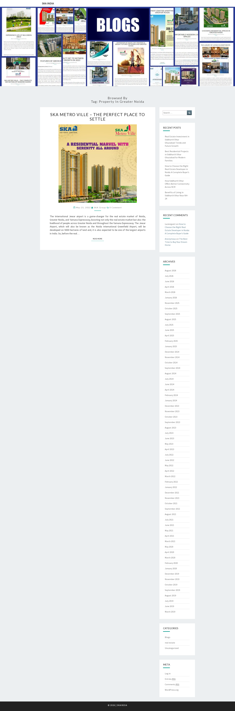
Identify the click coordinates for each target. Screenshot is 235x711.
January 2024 (171, 400)
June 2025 (169, 330)
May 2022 (169, 465)
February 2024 (171, 395)
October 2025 (171, 308)
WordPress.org (172, 689)
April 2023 (169, 449)
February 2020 (171, 563)
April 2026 (169, 286)
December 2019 (172, 573)
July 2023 (169, 433)
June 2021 (169, 525)
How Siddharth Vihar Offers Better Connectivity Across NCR (177, 183)
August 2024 (170, 373)
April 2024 (169, 389)
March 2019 (170, 611)
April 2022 (169, 470)
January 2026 (171, 297)
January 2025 (171, 346)
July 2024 (169, 378)
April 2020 (169, 552)
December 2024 (172, 351)
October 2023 (171, 416)
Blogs (167, 637)
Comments (172, 684)
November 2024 (172, 357)
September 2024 (172, 368)
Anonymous (170, 238)
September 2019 (172, 590)
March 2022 (170, 476)
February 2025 (171, 341)
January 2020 (171, 568)
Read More (98, 238)
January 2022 (171, 487)
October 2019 (171, 584)
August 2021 (170, 514)
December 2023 (172, 405)
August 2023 (170, 427)
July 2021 (169, 519)
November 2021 (172, 498)
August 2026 (170, 270)
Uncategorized (172, 648)
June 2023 (169, 438)
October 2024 (171, 362)
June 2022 (169, 460)
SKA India (48, 3)
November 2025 (172, 303)
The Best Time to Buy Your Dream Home (176, 241)
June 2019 (169, 606)
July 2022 (169, 454)
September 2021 (172, 508)
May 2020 (169, 546)
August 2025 (170, 319)
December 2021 (172, 492)
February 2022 (171, 481)
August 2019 (170, 595)
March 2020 (170, 557)
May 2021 (169, 530)
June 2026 (169, 281)
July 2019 (169, 601)
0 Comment (115, 207)
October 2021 (171, 503)
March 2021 (170, 541)
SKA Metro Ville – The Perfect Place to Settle (97, 116)
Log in (168, 673)
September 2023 (172, 422)
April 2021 (169, 535)
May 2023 (169, 443)
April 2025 (169, 335)
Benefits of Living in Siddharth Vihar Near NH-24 (176, 195)
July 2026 (169, 276)
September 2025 (172, 313)
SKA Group (100, 207)
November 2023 (172, 411)
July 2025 (169, 324)
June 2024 (169, 384)
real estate (170, 642)
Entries (170, 679)
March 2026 (170, 292)
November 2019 (172, 579)
